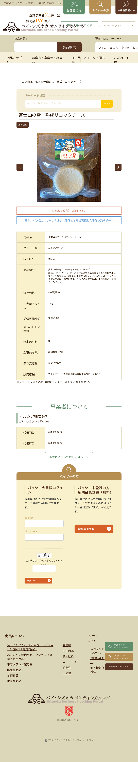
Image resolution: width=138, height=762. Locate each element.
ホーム (20, 82)
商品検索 (69, 47)
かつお (114, 48)
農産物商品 (14, 670)
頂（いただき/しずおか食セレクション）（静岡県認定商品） (30, 647)
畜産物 (67, 645)
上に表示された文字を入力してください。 (44, 562)
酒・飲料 (68, 656)
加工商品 (68, 651)
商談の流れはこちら (79, 25)
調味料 (67, 667)
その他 (67, 673)
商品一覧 (32, 82)
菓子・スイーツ (72, 662)
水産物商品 (14, 681)
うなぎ (125, 48)
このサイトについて (97, 650)
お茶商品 (12, 675)
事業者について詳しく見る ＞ (69, 457)
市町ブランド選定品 (19, 664)
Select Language (112, 25)
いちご (102, 48)
